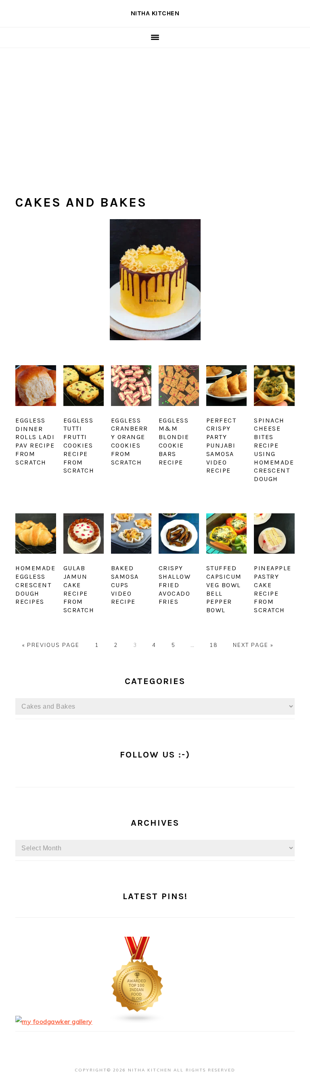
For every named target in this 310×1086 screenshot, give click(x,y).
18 (213, 645)
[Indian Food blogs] (137, 1021)
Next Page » (253, 645)
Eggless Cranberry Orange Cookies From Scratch (129, 441)
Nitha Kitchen (155, 13)
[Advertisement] (155, 108)
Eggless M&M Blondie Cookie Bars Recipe (174, 441)
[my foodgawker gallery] (53, 1021)
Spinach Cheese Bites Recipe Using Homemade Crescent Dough (274, 449)
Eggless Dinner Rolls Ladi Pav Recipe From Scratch (34, 441)
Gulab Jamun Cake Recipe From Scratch (78, 589)
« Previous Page (51, 645)
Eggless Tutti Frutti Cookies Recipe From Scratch (78, 445)
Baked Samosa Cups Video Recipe (125, 584)
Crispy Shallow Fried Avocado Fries (175, 584)
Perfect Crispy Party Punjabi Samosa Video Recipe (221, 445)
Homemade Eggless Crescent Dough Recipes (35, 584)
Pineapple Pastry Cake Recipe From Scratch (272, 589)
